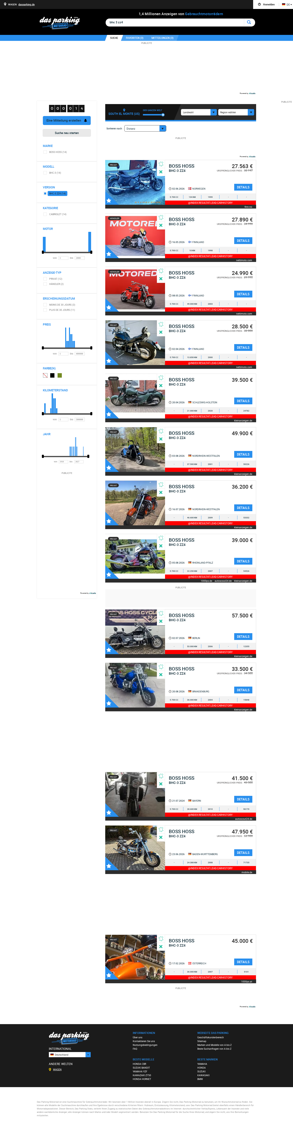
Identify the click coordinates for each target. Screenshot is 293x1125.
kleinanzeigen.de (243, 420)
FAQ (135, 1048)
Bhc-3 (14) (55, 172)
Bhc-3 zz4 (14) (57, 193)
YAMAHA (202, 1063)
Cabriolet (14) (57, 214)
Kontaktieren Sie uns (144, 1041)
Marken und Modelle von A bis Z (214, 1044)
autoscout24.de (223, 580)
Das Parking (62, 23)
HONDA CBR (139, 1063)
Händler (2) (56, 283)
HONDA (201, 1067)
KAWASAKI (203, 1075)
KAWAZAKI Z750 (142, 1075)
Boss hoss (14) (58, 152)
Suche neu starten (67, 133)
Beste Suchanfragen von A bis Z (214, 1048)
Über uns (137, 1037)
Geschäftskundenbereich (210, 1037)
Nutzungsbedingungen (145, 1044)
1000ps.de (206, 580)
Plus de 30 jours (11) (62, 309)
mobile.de (247, 872)
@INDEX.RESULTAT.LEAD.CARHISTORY (210, 203)
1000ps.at (246, 981)
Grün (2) (60, 375)
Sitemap (201, 1041)
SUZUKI (201, 1071)
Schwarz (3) (52, 375)
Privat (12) (55, 278)
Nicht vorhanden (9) (45, 375)
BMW (200, 1079)
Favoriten (112, 198)
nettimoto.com (244, 260)
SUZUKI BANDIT (141, 1067)
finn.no (248, 206)
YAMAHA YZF (140, 1071)
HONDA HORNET (142, 1079)
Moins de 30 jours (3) (62, 304)
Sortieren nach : (114, 128)
